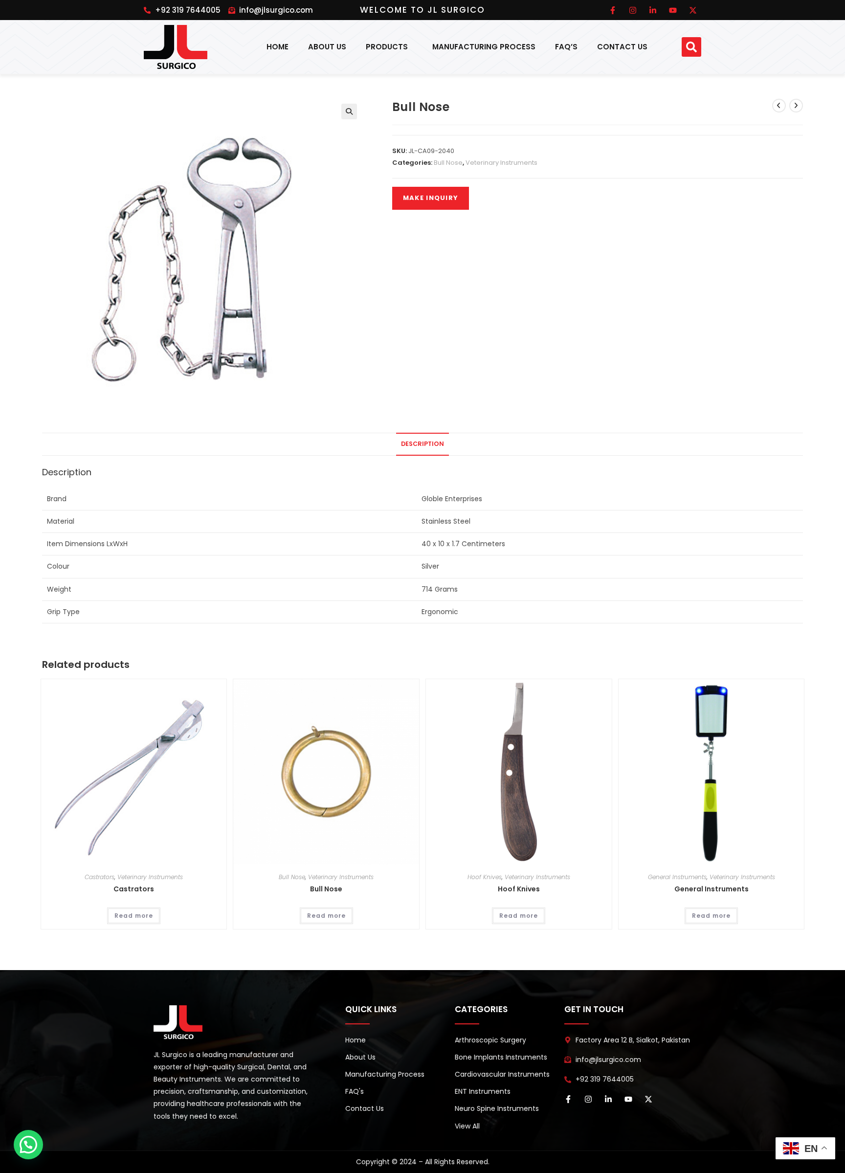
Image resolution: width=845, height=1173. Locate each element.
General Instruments (677, 877)
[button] (691, 47)
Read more (133, 915)
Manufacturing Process (483, 47)
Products (387, 47)
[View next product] (796, 105)
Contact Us (622, 47)
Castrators (99, 877)
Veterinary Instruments (501, 162)
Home (278, 47)
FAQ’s (566, 47)
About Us (327, 47)
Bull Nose (448, 162)
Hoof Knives (484, 877)
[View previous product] (779, 105)
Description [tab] (422, 444)
